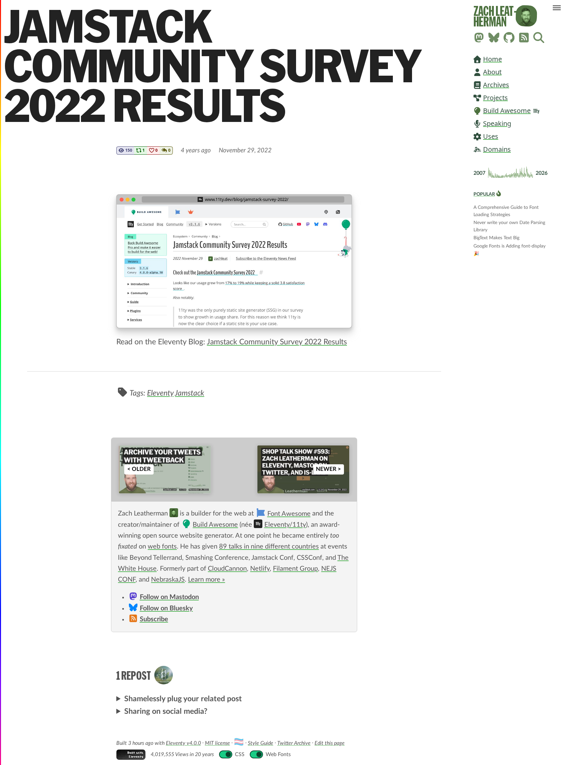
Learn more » (206, 579)
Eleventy (160, 393)
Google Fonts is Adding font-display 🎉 (509, 247)
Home (492, 59)
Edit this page (330, 743)
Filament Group (295, 568)
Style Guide (260, 743)
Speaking (497, 123)
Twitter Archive (294, 743)
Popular (484, 194)
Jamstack (189, 393)
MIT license (217, 743)
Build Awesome (507, 110)
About (492, 71)
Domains (497, 149)
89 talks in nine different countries (269, 546)
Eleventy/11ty (285, 524)
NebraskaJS (168, 579)
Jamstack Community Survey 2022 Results (277, 342)
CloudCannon (227, 568)
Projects (495, 97)
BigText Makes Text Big (496, 238)
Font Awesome (288, 514)
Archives (496, 84)
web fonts (162, 546)
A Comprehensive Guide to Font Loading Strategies (506, 208)
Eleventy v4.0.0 (183, 743)
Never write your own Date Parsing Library (509, 223)
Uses (490, 136)
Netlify (260, 568)
